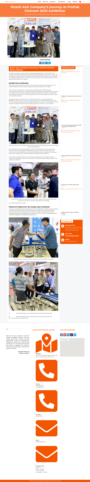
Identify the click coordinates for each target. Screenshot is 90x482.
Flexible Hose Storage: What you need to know (71, 96)
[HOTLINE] (62, 234)
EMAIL (67, 239)
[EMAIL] (62, 240)
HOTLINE (68, 233)
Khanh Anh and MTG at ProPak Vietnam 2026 (71, 155)
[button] (55, 2)
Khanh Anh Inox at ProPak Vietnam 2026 (70, 184)
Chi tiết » (63, 97)
